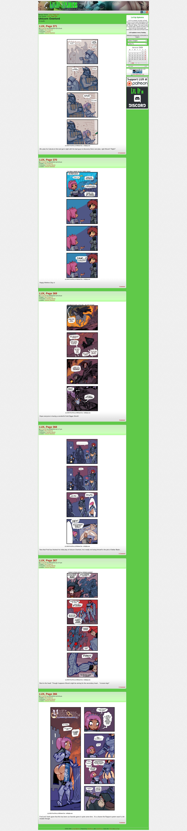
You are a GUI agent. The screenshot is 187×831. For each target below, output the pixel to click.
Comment (122, 286)
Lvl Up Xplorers (93, 6)
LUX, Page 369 (48, 293)
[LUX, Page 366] (82, 813)
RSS (147, 12)
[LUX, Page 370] (82, 279)
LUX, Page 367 (48, 560)
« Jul (132, 63)
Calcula (48, 31)
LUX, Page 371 (54, 14)
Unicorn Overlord (50, 33)
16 (145, 55)
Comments (121, 153)
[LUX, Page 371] (82, 146)
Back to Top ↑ (116, 828)
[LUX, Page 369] (82, 413)
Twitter (144, 12)
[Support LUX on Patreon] (137, 86)
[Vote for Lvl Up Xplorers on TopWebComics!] (137, 73)
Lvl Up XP (44, 28)
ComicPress (99, 828)
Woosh (53, 165)
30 (145, 59)
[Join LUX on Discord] (137, 108)
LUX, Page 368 (48, 426)
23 (145, 57)
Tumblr (141, 12)
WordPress (90, 828)
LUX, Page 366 (52, 16)
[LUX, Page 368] (82, 546)
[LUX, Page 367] (82, 680)
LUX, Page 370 (48, 159)
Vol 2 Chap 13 (48, 30)
